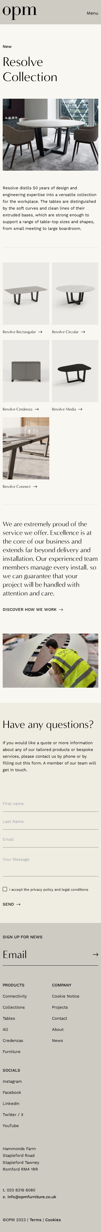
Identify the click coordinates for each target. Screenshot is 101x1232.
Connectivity (15, 996)
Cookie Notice (65, 996)
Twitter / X (13, 1114)
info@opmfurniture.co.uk (32, 1196)
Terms (35, 1219)
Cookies (53, 1219)
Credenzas (13, 1040)
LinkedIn (11, 1103)
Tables (9, 1018)
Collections (14, 1007)
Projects (60, 1007)
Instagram (12, 1081)
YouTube (11, 1125)
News (57, 1040)
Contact (59, 1018)
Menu (92, 13)
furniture (11, 1051)
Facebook (12, 1092)
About (58, 1029)
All (5, 1029)
